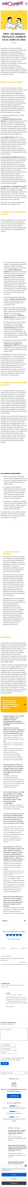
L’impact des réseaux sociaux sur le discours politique (14, 1120)
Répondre (19, 995)
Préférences (14, 1183)
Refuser (14, 1179)
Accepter (14, 1174)
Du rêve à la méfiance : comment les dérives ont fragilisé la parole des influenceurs (17, 1132)
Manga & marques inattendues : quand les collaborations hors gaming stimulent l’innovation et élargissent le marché (17, 1148)
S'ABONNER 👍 (14, 1096)
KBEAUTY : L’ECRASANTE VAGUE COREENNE (14, 1108)
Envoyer (4, 1063)
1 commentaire (13, 948)
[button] (25, 1166)
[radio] (7, 935)
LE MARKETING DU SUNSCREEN (14, 1113)
